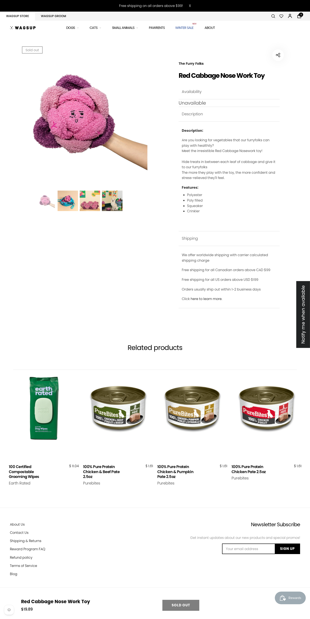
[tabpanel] (79, 117)
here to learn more (206, 298)
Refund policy (21, 557)
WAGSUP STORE (17, 16)
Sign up (287, 548)
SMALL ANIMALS (123, 27)
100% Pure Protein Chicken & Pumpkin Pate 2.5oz (175, 471)
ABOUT (210, 27)
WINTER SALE (184, 27)
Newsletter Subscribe (275, 524)
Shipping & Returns (25, 540)
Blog (13, 574)
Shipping (190, 238)
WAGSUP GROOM (53, 16)
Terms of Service (23, 565)
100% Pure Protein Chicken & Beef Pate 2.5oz (101, 471)
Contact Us (19, 532)
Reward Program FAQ (27, 549)
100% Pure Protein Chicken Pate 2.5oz (249, 469)
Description (192, 114)
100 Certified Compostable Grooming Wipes (24, 471)
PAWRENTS (157, 27)
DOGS (70, 27)
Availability (192, 91)
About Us (17, 524)
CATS (93, 27)
